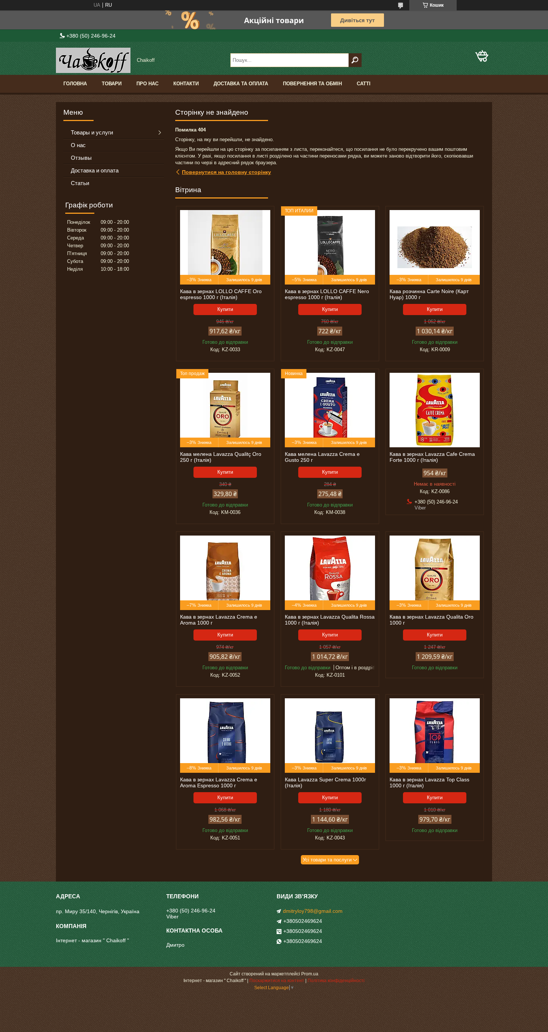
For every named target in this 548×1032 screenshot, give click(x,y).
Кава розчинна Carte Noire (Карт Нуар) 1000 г (429, 294)
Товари (112, 83)
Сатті (364, 83)
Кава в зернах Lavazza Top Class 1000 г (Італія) (429, 782)
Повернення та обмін (312, 83)
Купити (225, 309)
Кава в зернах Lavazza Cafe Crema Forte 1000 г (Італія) (432, 457)
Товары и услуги (92, 132)
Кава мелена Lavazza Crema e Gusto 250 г (322, 457)
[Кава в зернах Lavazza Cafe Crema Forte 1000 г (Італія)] (435, 410)
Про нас (147, 83)
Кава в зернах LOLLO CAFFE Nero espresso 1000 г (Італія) (327, 294)
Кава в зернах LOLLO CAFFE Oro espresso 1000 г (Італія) (221, 294)
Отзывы (81, 158)
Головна (75, 83)
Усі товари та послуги (327, 860)
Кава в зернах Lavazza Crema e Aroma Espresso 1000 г (218, 782)
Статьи (80, 183)
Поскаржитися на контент (276, 980)
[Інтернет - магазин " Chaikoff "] (93, 60)
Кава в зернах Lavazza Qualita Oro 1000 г (431, 620)
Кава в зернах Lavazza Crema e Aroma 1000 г (218, 620)
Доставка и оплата (95, 170)
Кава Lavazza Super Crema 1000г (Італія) (325, 782)
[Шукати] (355, 60)
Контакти (186, 83)
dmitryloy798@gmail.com (313, 911)
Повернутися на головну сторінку (226, 172)
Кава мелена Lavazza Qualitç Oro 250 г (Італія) (220, 457)
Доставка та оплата (241, 83)
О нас (78, 145)
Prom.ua (309, 974)
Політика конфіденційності (336, 980)
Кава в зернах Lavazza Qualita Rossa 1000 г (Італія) (330, 620)
